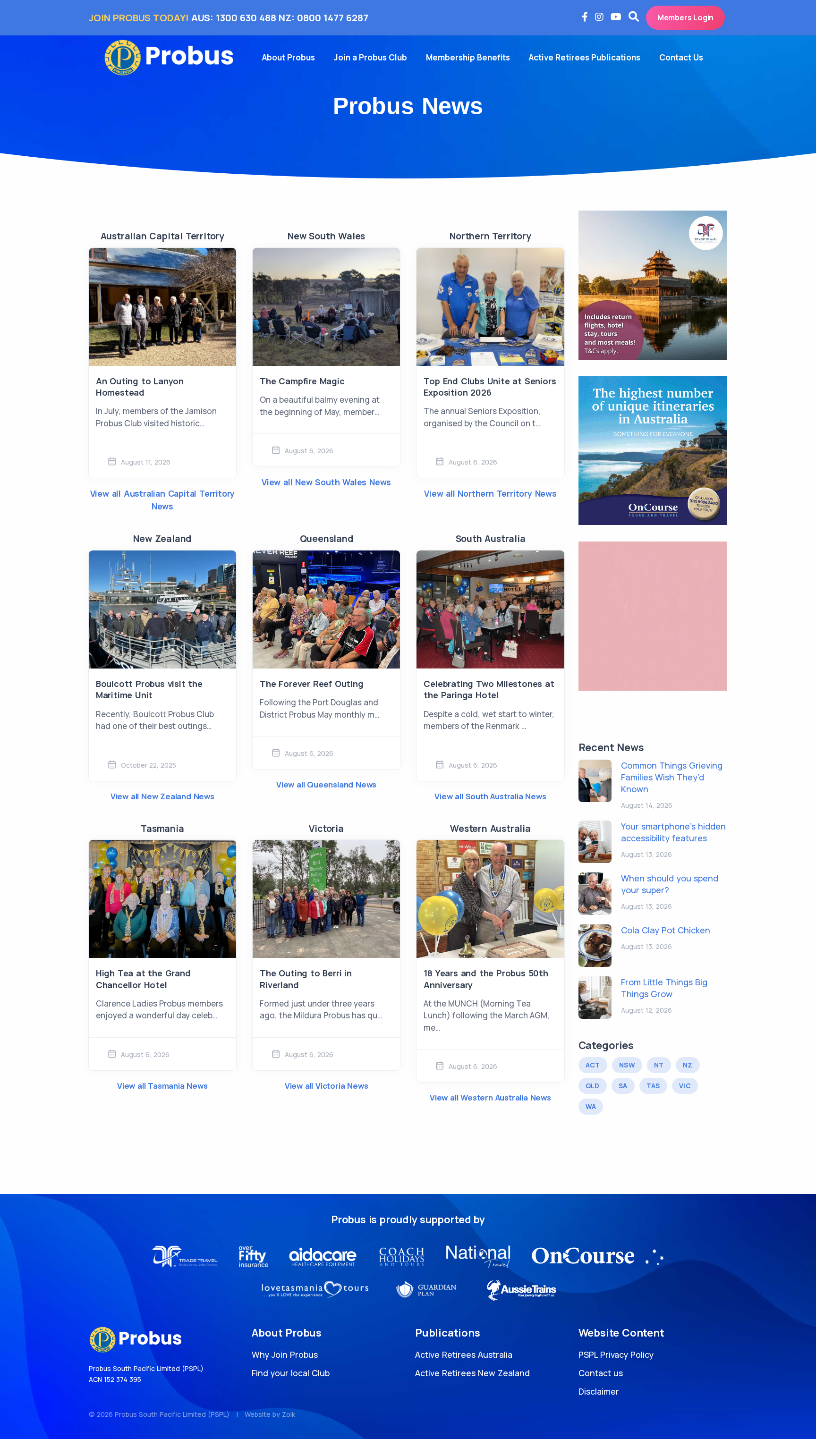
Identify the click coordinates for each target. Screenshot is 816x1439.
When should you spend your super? (669, 884)
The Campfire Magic (302, 381)
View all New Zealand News (162, 796)
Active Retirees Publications (584, 57)
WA (591, 1106)
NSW (627, 1064)
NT (659, 1064)
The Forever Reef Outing (311, 683)
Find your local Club (291, 1373)
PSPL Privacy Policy (616, 1354)
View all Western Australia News (490, 1097)
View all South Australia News (490, 796)
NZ (688, 1064)
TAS (653, 1085)
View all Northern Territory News (490, 493)
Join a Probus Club (370, 57)
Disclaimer (598, 1391)
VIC (685, 1085)
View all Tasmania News (162, 1085)
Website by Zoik (270, 1414)
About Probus (288, 57)
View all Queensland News (326, 784)
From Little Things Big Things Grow (664, 987)
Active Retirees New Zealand (472, 1373)
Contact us (600, 1373)
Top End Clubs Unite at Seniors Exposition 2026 (490, 386)
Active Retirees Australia (463, 1354)
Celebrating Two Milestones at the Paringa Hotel (489, 689)
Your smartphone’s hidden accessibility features (673, 832)
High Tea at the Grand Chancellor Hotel (143, 978)
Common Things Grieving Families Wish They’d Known (671, 777)
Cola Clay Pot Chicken (665, 930)
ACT (593, 1064)
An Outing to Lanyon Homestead (140, 386)
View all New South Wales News (326, 482)
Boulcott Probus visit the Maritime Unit (149, 689)
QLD (593, 1085)
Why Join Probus (285, 1354)
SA (623, 1085)
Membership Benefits (468, 57)
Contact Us (681, 57)
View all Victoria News (326, 1085)
